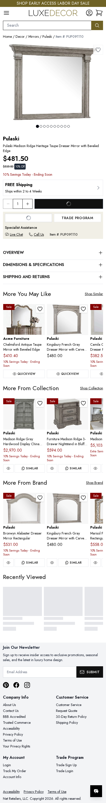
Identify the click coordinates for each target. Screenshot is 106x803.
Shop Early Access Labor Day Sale (53, 3)
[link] (99, 13)
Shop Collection (91, 388)
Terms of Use (12, 740)
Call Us (39, 234)
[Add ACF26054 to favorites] (40, 309)
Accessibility (11, 728)
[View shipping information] (53, 188)
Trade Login (64, 770)
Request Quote (66, 710)
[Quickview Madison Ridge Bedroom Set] (95, 468)
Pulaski (47, 36)
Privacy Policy (13, 734)
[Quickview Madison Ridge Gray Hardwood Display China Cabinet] (8, 468)
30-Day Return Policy (71, 716)
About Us (9, 704)
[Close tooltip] (98, 776)
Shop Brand (94, 482)
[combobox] (47, 25)
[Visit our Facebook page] (16, 685)
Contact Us (10, 710)
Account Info (12, 776)
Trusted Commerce (17, 722)
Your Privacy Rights (16, 746)
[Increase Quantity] (28, 204)
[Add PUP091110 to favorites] (98, 50)
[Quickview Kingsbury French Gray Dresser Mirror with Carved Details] (52, 562)
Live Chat (16, 234)
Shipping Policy (67, 722)
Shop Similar (94, 293)
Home (7, 36)
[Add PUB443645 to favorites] (40, 498)
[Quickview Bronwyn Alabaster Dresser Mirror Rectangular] (8, 562)
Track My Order (14, 770)
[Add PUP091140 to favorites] (83, 403)
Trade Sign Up (66, 765)
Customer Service (68, 704)
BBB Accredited (14, 716)
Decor (20, 36)
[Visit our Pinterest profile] (6, 685)
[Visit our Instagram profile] (27, 685)
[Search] (97, 25)
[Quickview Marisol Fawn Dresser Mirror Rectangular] (95, 562)
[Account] (89, 13)
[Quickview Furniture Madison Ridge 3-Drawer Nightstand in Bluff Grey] (52, 468)
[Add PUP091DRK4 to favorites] (40, 403)
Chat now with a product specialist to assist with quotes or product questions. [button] (68, 778)
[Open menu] (6, 12)
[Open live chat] (96, 791)
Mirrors (33, 36)
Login (7, 765)
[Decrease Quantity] (8, 204)
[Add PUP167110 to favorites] (83, 309)
